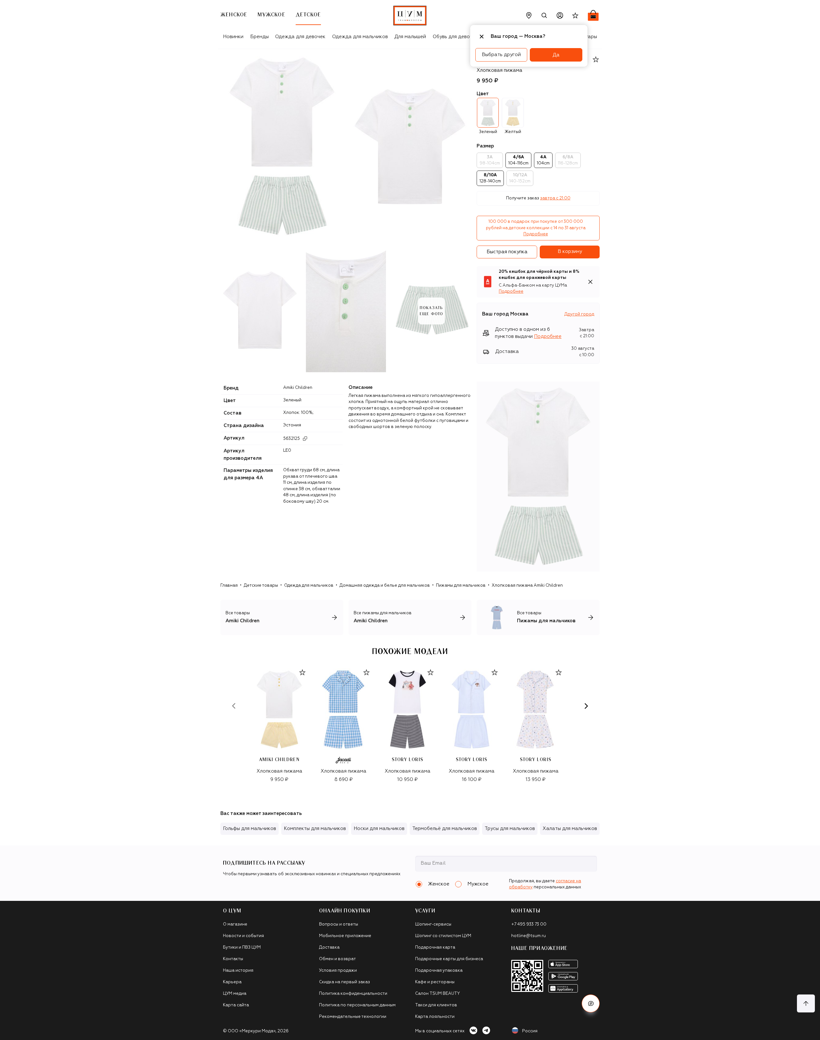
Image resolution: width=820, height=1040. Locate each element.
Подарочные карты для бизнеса (449, 959)
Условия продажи (338, 971)
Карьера (232, 982)
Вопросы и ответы (338, 924)
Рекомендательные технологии (352, 1017)
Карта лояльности (435, 1017)
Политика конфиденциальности (353, 994)
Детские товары (261, 585)
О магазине (235, 924)
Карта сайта (236, 1005)
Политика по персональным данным (357, 1005)
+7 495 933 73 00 (528, 924)
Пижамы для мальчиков (461, 585)
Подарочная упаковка (439, 971)
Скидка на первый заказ (344, 982)
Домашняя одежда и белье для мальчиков (385, 585)
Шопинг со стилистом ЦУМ (443, 936)
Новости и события (243, 936)
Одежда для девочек (300, 36)
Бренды (259, 36)
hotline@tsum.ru (528, 936)
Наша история (238, 971)
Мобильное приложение (345, 936)
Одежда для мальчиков (360, 36)
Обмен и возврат (337, 959)
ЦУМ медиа (234, 994)
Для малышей (410, 36)
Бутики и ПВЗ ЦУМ (242, 947)
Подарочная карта (435, 947)
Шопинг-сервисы (433, 924)
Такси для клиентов (436, 1005)
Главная (229, 585)
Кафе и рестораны (435, 982)
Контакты (233, 959)
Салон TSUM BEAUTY (437, 994)
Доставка (329, 947)
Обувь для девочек (455, 36)
